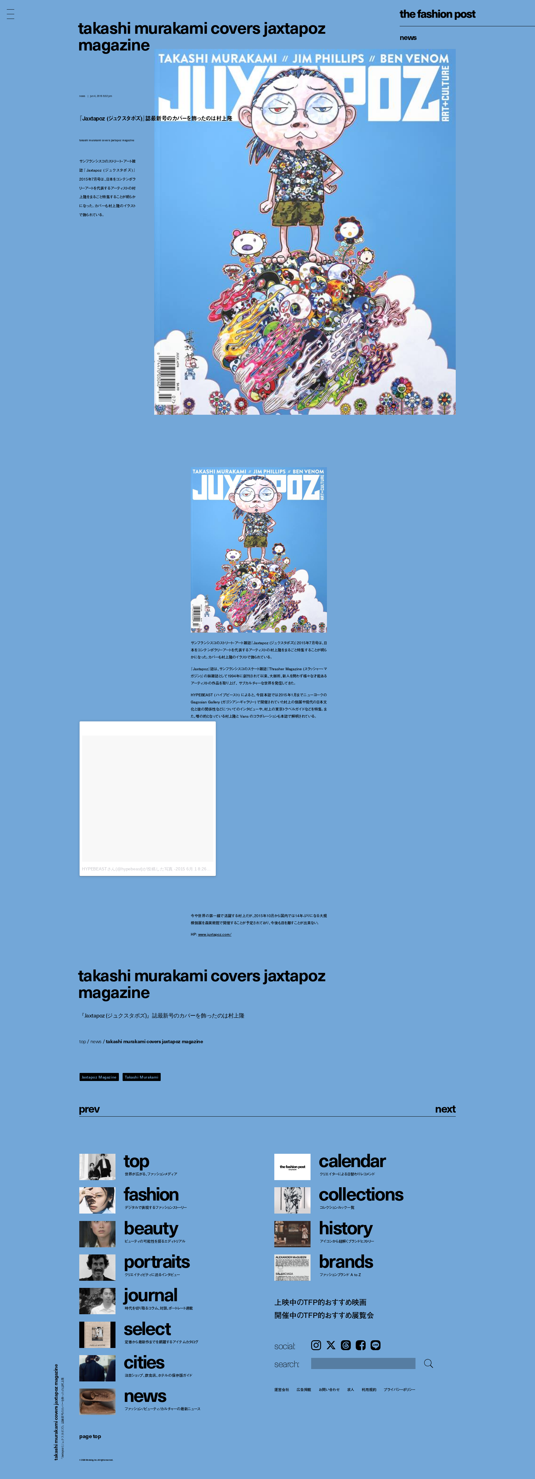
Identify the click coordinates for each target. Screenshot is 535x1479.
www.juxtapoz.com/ (215, 934)
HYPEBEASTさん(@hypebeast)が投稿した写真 (127, 869)
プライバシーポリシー (399, 1389)
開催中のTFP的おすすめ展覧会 (324, 1315)
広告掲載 (304, 1389)
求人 (350, 1389)
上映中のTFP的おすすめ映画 (320, 1302)
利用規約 (369, 1389)
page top (90, 1436)
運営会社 (281, 1389)
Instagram (316, 1345)
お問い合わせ (329, 1389)
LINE (376, 1345)
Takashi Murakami (142, 1077)
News (408, 36)
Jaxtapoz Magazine (99, 1077)
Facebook (361, 1345)
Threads (346, 1345)
